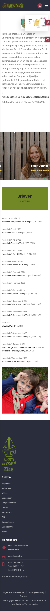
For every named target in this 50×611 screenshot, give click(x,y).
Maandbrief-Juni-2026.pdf (13, 232)
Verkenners (7, 512)
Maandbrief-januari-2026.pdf (14, 294)
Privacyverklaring (36, 592)
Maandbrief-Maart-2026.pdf (14, 265)
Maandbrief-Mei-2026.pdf (13, 243)
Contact (23, 596)
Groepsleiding (8, 522)
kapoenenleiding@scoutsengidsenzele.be (28, 97)
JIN (3, 517)
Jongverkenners (9, 503)
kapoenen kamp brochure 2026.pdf (17, 222)
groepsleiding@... (15, 556)
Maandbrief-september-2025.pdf (16, 361)
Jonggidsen (7, 498)
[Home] (13, 5)
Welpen (5, 493)
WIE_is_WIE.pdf (9, 326)
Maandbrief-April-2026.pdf (13, 254)
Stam (4, 532)
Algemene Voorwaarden (14, 592)
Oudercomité (7, 527)
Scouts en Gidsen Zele (25, 600)
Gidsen (5, 508)
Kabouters (6, 488)
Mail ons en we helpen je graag (14, 576)
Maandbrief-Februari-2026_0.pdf (16, 275)
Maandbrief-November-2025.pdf (16, 337)
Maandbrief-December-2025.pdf (16, 304)
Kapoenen (6, 483)
